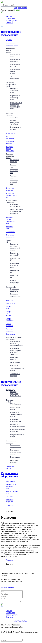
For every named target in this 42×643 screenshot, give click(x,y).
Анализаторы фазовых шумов (15, 71)
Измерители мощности (10, 189)
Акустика (9, 40)
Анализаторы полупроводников (12, 44)
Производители (12, 20)
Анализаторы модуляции (15, 60)
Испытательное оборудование (11, 383)
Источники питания (14, 358)
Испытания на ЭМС (9, 401)
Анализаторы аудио (15, 55)
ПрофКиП (9, 300)
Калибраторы (10, 232)
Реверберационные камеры (17, 435)
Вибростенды (10, 390)
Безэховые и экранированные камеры (16, 414)
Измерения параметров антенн (10, 156)
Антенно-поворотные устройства (14, 122)
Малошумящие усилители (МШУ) (11, 486)
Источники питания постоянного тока (10, 220)
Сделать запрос (7, 10)
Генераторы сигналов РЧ (14, 254)
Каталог (9, 16)
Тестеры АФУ (8, 307)
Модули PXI (8, 241)
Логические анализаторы (10, 236)
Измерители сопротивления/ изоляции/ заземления (15, 351)
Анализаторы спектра (15, 65)
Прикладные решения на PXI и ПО (14, 265)
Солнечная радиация (14, 461)
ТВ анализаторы (14, 77)
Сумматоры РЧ (14, 276)
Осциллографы (11, 287)
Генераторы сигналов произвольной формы (15, 247)
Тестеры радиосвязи (10, 320)
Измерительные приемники (11, 201)
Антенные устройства (9, 114)
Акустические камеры (15, 408)
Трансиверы (10, 496)
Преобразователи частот (12, 492)
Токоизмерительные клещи (17, 370)
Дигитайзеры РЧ (15, 259)
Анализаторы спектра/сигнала (10, 50)
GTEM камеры (15, 404)
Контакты (9, 23)
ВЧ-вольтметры (10, 137)
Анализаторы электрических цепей (11, 84)
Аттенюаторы (10, 133)
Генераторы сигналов (10, 143)
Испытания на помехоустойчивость (17, 425)
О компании (10, 18)
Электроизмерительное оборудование (14, 338)
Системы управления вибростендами (15, 394)
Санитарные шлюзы (10, 467)
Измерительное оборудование (11, 33)
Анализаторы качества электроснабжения (16, 343)
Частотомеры (10, 334)
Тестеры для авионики (9, 313)
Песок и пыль (15, 457)
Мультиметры (15, 362)
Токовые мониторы (9, 325)
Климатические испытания (11, 442)
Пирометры (14, 365)
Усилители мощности (9, 330)
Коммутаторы (10, 481)
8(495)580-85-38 (7, 8)
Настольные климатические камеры (15, 452)
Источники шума (9, 228)
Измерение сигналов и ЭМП (16, 205)
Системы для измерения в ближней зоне (14, 169)
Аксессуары (14, 117)
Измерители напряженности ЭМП (11, 195)
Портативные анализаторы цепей (15, 97)
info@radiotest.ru (20, 8)
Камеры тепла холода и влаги (15, 446)
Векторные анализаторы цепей (14, 90)
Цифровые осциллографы (15, 295)
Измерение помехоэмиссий (15, 420)
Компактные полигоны (14, 161)
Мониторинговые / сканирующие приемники (16, 211)
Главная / (9, 506)
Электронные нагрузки (15, 375)
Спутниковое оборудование (9, 475)
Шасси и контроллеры (14, 281)
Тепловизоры (10, 303)
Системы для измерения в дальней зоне (14, 180)
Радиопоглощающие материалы (17, 430)
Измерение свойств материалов (10, 149)
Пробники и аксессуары (14, 290)
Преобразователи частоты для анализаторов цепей (16, 106)
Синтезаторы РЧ (14, 271)
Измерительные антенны (15, 128)
